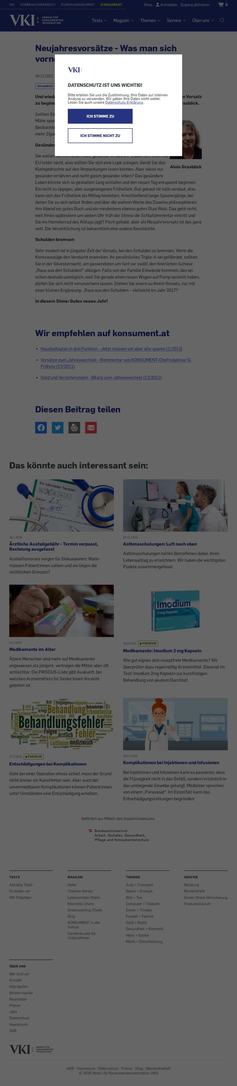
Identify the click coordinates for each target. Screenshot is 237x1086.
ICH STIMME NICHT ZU (100, 135)
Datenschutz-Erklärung (124, 102)
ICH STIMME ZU (100, 116)
